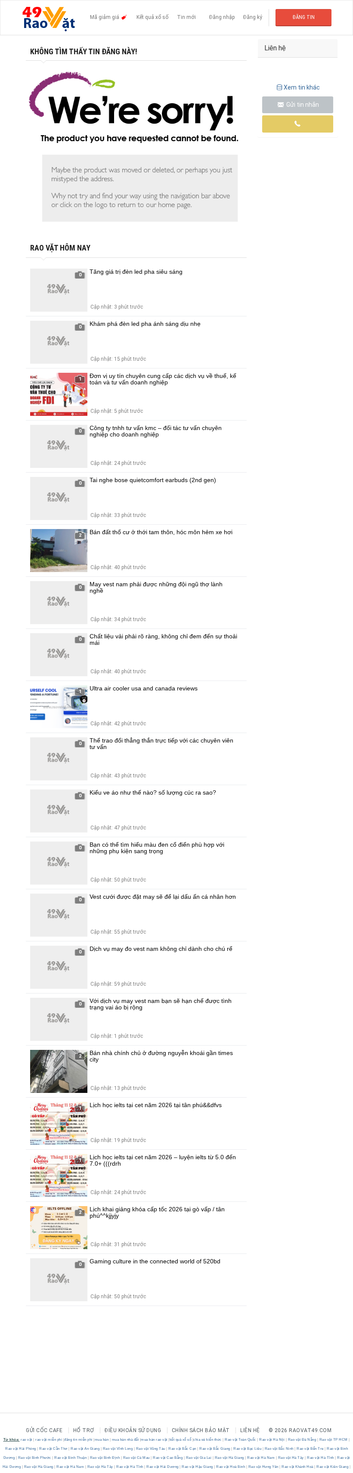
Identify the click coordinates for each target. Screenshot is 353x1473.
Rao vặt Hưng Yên (263, 1467)
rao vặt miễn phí (48, 1440)
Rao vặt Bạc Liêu (247, 1449)
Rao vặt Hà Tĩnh (320, 1458)
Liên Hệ (250, 1430)
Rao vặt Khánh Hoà (298, 1467)
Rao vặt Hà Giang (229, 1458)
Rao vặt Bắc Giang (215, 1449)
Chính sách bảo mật (201, 1430)
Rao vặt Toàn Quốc (240, 1440)
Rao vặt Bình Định (105, 1458)
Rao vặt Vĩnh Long (118, 1449)
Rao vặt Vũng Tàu (150, 1449)
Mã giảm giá (105, 17)
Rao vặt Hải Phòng (21, 1449)
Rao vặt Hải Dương (163, 1467)
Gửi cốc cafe (44, 1430)
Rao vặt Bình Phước (34, 1458)
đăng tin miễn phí (78, 1440)
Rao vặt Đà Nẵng (302, 1440)
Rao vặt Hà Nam (261, 1458)
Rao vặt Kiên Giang (333, 1467)
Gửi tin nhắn (302, 104)
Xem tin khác (302, 87)
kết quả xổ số (181, 1440)
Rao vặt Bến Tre (310, 1449)
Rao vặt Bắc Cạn (182, 1449)
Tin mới (186, 17)
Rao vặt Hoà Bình (230, 1467)
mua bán (102, 1440)
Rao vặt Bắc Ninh (278, 1449)
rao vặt (26, 1440)
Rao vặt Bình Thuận (70, 1458)
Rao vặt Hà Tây (291, 1458)
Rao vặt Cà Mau (136, 1458)
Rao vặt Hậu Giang (197, 1467)
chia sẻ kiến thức (207, 1440)
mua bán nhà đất (125, 1440)
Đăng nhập (222, 17)
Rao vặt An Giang (85, 1449)
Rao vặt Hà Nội (272, 1440)
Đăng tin (304, 17)
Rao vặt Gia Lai (199, 1458)
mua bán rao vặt (154, 1440)
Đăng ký (252, 17)
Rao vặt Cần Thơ (53, 1449)
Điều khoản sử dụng (133, 1430)
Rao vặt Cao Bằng (168, 1458)
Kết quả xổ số (152, 17)
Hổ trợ (83, 1430)
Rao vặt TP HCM (333, 1440)
